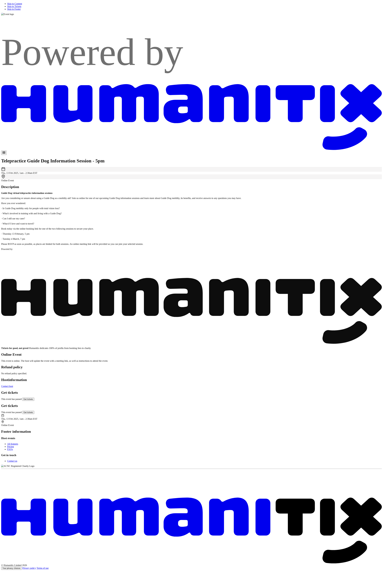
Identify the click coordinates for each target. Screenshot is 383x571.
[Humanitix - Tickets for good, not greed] (191, 149)
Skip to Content (14, 3)
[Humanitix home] (191, 562)
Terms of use (43, 568)
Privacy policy (29, 568)
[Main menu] (4, 153)
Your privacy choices (11, 568)
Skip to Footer (14, 9)
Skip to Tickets (14, 6)
